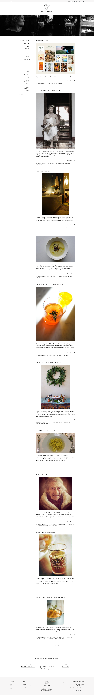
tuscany (60, 467)
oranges (57, 638)
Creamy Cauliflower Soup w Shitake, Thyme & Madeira (54, 234)
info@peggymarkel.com (28, 666)
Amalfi (28, 50)
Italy (28, 71)
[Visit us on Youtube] (84, 1)
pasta (56, 467)
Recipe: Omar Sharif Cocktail (45, 532)
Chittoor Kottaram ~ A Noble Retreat (49, 90)
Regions (27, 65)
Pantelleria (26, 74)
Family (28, 42)
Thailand (27, 81)
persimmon (43, 423)
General (27, 52)
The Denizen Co (49, 689)
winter (63, 638)
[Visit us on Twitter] (77, 1)
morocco (53, 590)
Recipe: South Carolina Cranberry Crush (49, 284)
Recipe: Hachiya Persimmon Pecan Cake (48, 362)
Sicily (28, 58)
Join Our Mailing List (79, 685)
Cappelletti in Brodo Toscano (46, 430)
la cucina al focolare (50, 467)
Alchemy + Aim (49, 690)
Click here (65, 666)
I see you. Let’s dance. (43, 171)
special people (54, 525)
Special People (25, 86)
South (48, 525)
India (28, 53)
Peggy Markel (43, 163)
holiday (48, 638)
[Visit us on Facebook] (74, 1)
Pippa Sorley (43, 83)
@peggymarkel (81, 687)
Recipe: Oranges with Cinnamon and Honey (50, 598)
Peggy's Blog (26, 45)
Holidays (27, 43)
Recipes (27, 48)
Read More (70, 80)
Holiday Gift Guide (42, 41)
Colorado (27, 68)
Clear (59, 24)
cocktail (48, 590)
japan (39, 423)
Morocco (27, 55)
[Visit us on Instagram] (79, 1)
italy (44, 467)
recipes (48, 423)
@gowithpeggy (75, 687)
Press (28, 46)
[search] (10, 1)
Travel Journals (27, 88)
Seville (28, 56)
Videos (28, 90)
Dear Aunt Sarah (41, 475)
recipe (56, 590)
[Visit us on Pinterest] (81, 1)
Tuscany (27, 62)
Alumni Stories (25, 40)
